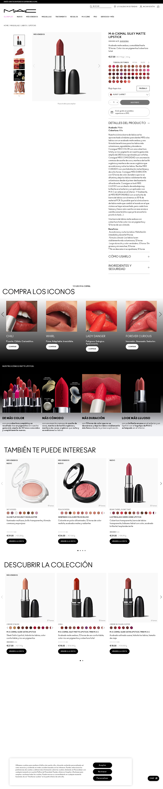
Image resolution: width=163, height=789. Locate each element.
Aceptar (102, 765)
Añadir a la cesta (16, 541)
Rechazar (102, 772)
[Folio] (121, 66)
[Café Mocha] (144, 66)
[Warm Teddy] (117, 70)
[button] (153, 778)
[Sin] (117, 74)
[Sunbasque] (90, 512)
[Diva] (109, 74)
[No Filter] (82, 512)
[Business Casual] (125, 512)
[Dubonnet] (123, 627)
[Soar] (117, 77)
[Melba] (74, 512)
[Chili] (121, 81)
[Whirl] (121, 70)
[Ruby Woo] (132, 74)
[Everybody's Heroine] (121, 74)
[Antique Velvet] (125, 77)
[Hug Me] (133, 512)
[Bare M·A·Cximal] (113, 77)
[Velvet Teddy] (148, 66)
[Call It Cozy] (14, 627)
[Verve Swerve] (148, 74)
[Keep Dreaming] (140, 77)
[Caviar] (132, 77)
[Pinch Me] (78, 512)
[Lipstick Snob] (144, 70)
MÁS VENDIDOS (32, 17)
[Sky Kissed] (8, 512)
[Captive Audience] (121, 77)
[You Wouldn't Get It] (140, 70)
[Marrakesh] (109, 81)
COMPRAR (12, 346)
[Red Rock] (144, 74)
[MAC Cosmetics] (20, 11)
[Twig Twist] (125, 70)
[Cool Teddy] (129, 66)
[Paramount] (26, 627)
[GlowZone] (28, 512)
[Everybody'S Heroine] (86, 627)
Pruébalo (143, 88)
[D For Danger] (136, 77)
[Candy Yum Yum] (148, 70)
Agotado (135, 102)
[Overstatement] (125, 81)
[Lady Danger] (136, 74)
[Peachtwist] (94, 512)
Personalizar (102, 778)
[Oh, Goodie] (150, 512)
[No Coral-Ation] (117, 81)
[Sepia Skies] (32, 512)
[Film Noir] (30, 627)
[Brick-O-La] (47, 627)
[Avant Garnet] (144, 77)
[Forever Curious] (113, 81)
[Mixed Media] (113, 74)
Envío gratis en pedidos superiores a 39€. (21, 2)
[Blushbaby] (86, 512)
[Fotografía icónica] (132, 66)
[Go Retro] (125, 74)
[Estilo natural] (109, 77)
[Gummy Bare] (121, 512)
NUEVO (20, 17)
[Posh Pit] (117, 512)
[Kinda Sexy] (140, 66)
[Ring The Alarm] (148, 77)
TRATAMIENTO (61, 17)
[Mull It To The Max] (109, 70)
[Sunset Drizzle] (12, 512)
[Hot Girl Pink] (113, 66)
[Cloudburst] (24, 512)
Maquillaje (15, 25)
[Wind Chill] (16, 512)
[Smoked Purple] (129, 77)
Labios (24, 25)
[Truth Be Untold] (18, 627)
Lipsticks (32, 25)
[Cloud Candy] (20, 512)
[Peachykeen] (62, 512)
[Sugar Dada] (140, 74)
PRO (95, 17)
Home (6, 25)
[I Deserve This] (142, 512)
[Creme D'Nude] (10, 627)
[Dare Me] (109, 66)
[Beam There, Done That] (113, 512)
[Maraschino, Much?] (43, 627)
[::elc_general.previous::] (59, 513)
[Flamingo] (129, 81)
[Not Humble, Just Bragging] (137, 512)
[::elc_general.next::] (104, 513)
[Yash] (125, 66)
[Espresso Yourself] (38, 627)
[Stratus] (36, 512)
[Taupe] (113, 70)
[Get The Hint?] (136, 70)
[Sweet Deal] (129, 70)
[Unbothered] (117, 66)
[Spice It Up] (146, 512)
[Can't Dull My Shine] (129, 512)
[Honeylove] (136, 66)
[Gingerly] (98, 512)
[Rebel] (131, 627)
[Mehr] (132, 70)
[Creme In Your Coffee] (22, 627)
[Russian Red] (129, 74)
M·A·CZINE (86, 17)
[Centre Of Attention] (34, 627)
